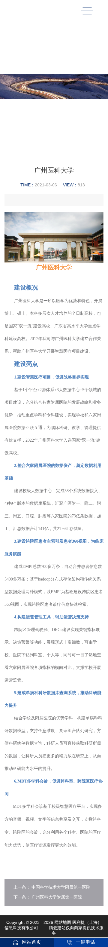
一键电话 (85, 942)
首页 (56, 60)
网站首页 (31, 942)
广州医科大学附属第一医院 (57, 897)
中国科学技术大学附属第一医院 (61, 887)
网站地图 (62, 922)
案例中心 (73, 60)
